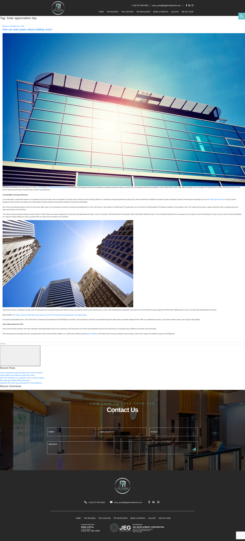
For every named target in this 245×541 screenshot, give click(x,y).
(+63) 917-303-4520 (140, 5)
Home (101, 12)
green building (92, 334)
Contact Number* (173, 431)
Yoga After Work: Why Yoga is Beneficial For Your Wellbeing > (21, 383)
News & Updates (160, 12)
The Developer (143, 12)
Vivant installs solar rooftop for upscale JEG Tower (17, 375)
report (40, 187)
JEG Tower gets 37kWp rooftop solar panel (14, 380)
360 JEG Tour (187, 12)
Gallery (175, 12)
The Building (112, 12)
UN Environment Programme (57, 187)
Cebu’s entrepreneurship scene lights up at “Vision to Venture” (21, 373)
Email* (122, 431)
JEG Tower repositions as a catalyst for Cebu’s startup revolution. (22, 378)
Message (122, 447)
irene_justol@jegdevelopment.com (166, 5)
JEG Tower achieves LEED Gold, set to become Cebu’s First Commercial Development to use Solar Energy (50, 315)
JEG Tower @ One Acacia (216, 199)
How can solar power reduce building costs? (27, 29)
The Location (127, 12)
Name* (71, 431)
